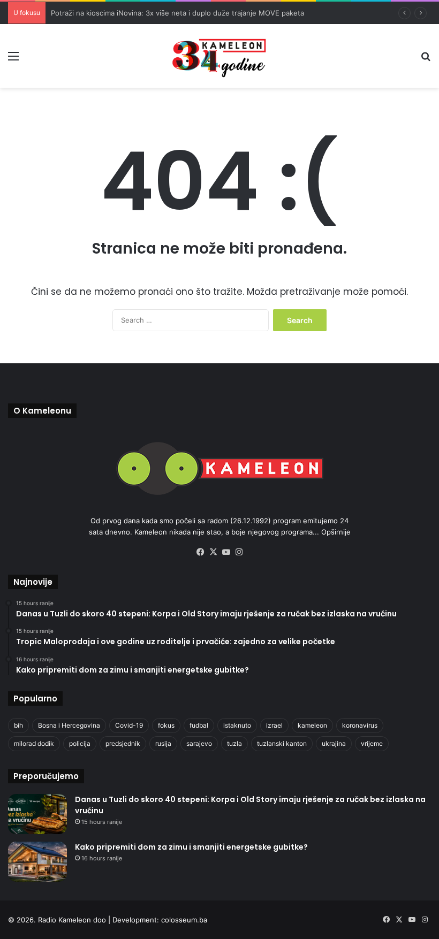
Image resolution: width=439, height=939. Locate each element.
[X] (213, 552)
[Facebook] (200, 552)
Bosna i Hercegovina (69, 725)
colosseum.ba (184, 919)
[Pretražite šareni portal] (425, 60)
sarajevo (199, 743)
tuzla (234, 743)
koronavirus (359, 725)
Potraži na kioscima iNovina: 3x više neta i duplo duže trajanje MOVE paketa (177, 13)
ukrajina (334, 743)
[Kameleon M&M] (219, 56)
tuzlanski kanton (282, 743)
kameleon (312, 725)
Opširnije (336, 532)
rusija (163, 743)
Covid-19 (129, 725)
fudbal (199, 725)
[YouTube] (226, 552)
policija (79, 743)
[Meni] (13, 60)
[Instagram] (238, 552)
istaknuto (237, 725)
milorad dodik (34, 743)
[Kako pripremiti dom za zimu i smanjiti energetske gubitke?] (37, 862)
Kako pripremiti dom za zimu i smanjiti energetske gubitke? (191, 847)
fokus (166, 725)
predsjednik (122, 743)
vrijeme (372, 743)
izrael (274, 725)
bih (18, 725)
